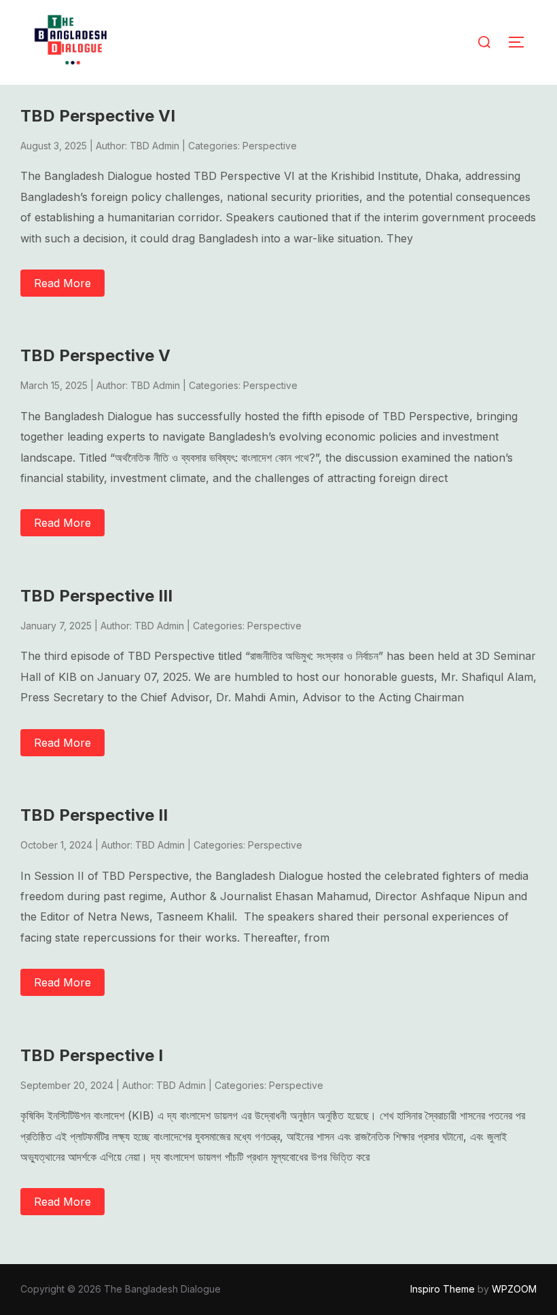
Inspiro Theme (442, 1289)
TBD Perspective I (91, 1055)
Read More (62, 283)
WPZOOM (514, 1289)
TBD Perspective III (96, 596)
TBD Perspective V (95, 355)
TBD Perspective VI (97, 116)
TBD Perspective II (94, 815)
